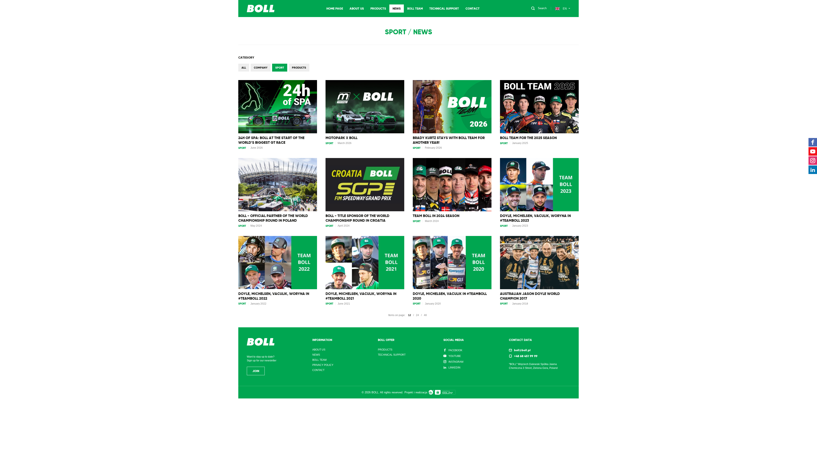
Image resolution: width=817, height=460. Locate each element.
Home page (334, 8)
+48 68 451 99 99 (525, 356)
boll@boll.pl (522, 350)
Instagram (455, 361)
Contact (473, 8)
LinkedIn (454, 367)
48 (425, 315)
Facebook (455, 350)
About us (357, 8)
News (397, 8)
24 (417, 315)
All (243, 67)
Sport (279, 67)
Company (260, 67)
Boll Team (415, 8)
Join (255, 371)
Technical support (444, 8)
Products (378, 8)
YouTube (454, 356)
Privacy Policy (322, 365)
